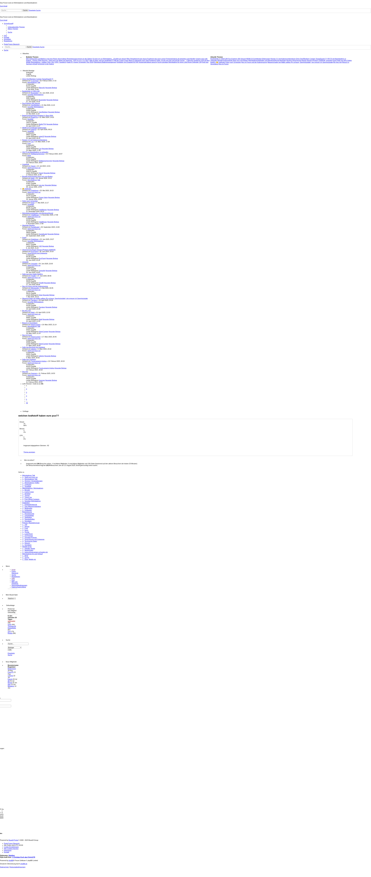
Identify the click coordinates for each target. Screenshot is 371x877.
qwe (9, 684)
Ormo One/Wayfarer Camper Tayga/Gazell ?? (37, 79)
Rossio (10, 633)
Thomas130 (12, 626)
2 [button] (26, 389)
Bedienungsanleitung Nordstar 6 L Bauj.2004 (37, 115)
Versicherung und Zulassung (37, 253)
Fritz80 (33, 276)
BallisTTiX (42, 124)
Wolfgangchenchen (37, 154)
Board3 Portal (13, 840)
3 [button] (26, 392)
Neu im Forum (27, 335)
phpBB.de (23, 864)
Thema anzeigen (29, 452)
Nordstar (30, 119)
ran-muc (42, 185)
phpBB (11, 860)
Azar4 (24, 237)
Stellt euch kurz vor (33, 168)
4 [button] (26, 396)
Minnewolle (35, 288)
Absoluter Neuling (28, 225)
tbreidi (10, 683)
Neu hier (25, 371)
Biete (29, 155)
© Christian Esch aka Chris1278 (23, 857)
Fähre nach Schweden (30, 201)
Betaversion (12, 669)
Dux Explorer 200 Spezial (31, 103)
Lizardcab (25, 164)
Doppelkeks (12, 628)
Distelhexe (34, 190)
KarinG (10, 679)
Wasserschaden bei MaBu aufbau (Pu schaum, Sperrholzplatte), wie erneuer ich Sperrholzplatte (55, 298)
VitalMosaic (43, 210)
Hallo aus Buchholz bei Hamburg (33, 347)
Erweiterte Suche (11, 654)
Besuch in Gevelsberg (29, 323)
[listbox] (12, 599)
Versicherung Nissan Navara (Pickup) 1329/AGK (39, 250)
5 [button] (26, 399)
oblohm (33, 349)
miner (10, 624)
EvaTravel (34, 251)
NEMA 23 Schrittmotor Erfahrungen (34, 128)
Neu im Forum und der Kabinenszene (35, 286)
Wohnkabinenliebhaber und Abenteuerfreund (37, 213)
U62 (40, 246)
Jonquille (25, 262)
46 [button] (27, 403)
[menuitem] (16, 27)
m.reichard (34, 81)
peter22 (33, 129)
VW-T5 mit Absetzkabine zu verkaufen (35, 152)
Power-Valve (43, 197)
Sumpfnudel (35, 227)
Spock (33, 166)
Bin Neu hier (26, 311)
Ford (29, 143)
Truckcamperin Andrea (38, 361)
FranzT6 (11, 672)
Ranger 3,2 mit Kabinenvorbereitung (34, 140)
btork (32, 178)
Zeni (9, 631)
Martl (32, 312)
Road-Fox (34, 117)
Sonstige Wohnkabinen (35, 94)
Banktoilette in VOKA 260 (31, 91)
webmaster (11, 621)
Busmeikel (34, 93)
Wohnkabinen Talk (33, 82)
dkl (9, 681)
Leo (32, 142)
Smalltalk (30, 131)
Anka (32, 203)
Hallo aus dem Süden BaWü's (32, 274)
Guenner (34, 373)
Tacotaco (34, 300)
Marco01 (42, 88)
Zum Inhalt (3, 6)
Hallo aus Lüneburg (29, 359)
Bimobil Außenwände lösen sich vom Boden (37, 176)
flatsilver (12, 855)
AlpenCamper (35, 324)
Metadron (11, 686)
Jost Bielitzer (35, 105)
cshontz (10, 676)
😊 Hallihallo (26, 189)
